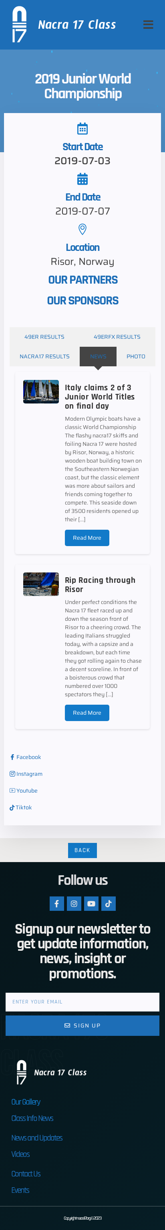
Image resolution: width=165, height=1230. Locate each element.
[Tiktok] (108, 903)
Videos (20, 1154)
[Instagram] (74, 903)
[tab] (44, 337)
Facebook (28, 757)
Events (20, 1190)
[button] (148, 24)
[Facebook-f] (57, 903)
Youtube (26, 791)
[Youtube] (91, 903)
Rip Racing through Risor (100, 585)
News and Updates (36, 1138)
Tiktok (23, 807)
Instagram (28, 774)
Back (82, 850)
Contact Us (25, 1173)
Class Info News (32, 1118)
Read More (87, 537)
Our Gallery (25, 1102)
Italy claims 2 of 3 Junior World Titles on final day (100, 396)
